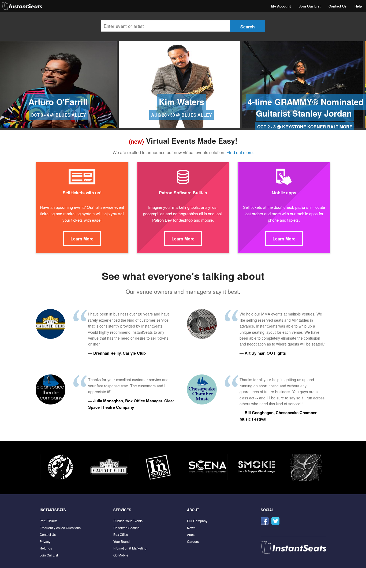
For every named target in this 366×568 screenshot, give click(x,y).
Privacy (45, 541)
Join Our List (309, 6)
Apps (191, 534)
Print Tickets (48, 520)
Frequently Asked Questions (60, 527)
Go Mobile (120, 555)
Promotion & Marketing (130, 548)
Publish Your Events (128, 520)
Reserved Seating (126, 527)
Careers (193, 541)
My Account (281, 6)
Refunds (46, 548)
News (191, 527)
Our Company (197, 520)
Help (358, 6)
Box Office (120, 534)
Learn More (82, 239)
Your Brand (121, 541)
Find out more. (240, 152)
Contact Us (337, 6)
